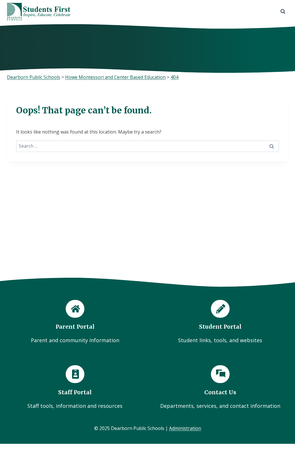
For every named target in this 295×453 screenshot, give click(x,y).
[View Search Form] (283, 11)
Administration (185, 428)
